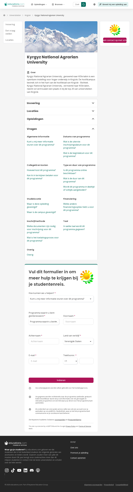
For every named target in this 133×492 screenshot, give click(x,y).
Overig (30, 254)
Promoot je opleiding (79, 452)
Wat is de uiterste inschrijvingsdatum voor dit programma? (76, 144)
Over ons (74, 447)
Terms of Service (85, 426)
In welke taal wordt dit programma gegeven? (74, 228)
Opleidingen (39, 4)
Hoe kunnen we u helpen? (42, 293)
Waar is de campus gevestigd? (41, 212)
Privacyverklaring (74, 419)
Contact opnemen (78, 458)
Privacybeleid (109, 485)
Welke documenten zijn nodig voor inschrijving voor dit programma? (41, 229)
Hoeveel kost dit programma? (41, 170)
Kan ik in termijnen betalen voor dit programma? (42, 177)
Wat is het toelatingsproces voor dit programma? (43, 239)
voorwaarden (60, 419)
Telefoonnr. (70, 355)
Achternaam (35, 335)
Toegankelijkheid (121, 485)
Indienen (61, 380)
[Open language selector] (94, 4)
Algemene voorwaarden (93, 485)
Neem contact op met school (115, 40)
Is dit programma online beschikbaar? (75, 172)
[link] (49, 15)
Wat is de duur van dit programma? (73, 180)
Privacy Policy (70, 426)
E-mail (32, 355)
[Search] (83, 4)
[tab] (12, 24)
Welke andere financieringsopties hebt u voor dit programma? (78, 207)
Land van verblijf (72, 335)
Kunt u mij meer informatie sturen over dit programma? (40, 143)
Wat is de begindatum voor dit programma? (77, 155)
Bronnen (59, 4)
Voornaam (69, 315)
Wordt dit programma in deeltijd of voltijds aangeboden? (78, 188)
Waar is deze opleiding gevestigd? (38, 205)
